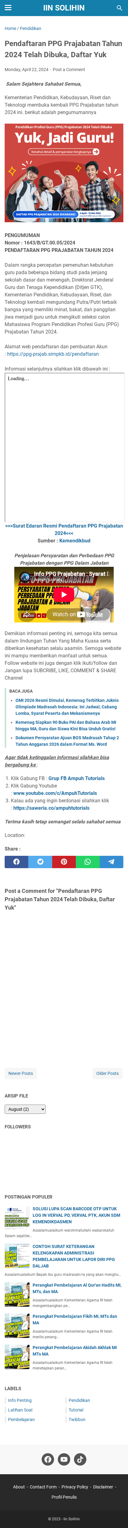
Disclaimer (103, 1486)
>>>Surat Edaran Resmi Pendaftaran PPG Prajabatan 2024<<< (64, 529)
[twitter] (40, 862)
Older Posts (107, 1073)
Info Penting (20, 1400)
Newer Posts (20, 1073)
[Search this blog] (119, 8)
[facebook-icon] (48, 1459)
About (19, 1486)
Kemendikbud (74, 541)
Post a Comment (69, 69)
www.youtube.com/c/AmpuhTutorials (55, 793)
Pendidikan (79, 1400)
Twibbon (77, 1419)
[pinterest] (64, 862)
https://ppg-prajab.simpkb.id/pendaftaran (53, 354)
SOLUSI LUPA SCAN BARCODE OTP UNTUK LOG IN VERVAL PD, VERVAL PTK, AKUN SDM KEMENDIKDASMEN (76, 1215)
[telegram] (111, 862)
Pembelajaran (21, 1419)
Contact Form (43, 1486)
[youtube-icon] (64, 1459)
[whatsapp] (87, 862)
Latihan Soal (20, 1409)
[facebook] (16, 862)
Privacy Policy (75, 1486)
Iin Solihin (64, 7)
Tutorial (76, 1409)
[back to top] (115, 1514)
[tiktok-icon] (80, 1459)
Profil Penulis (64, 1497)
